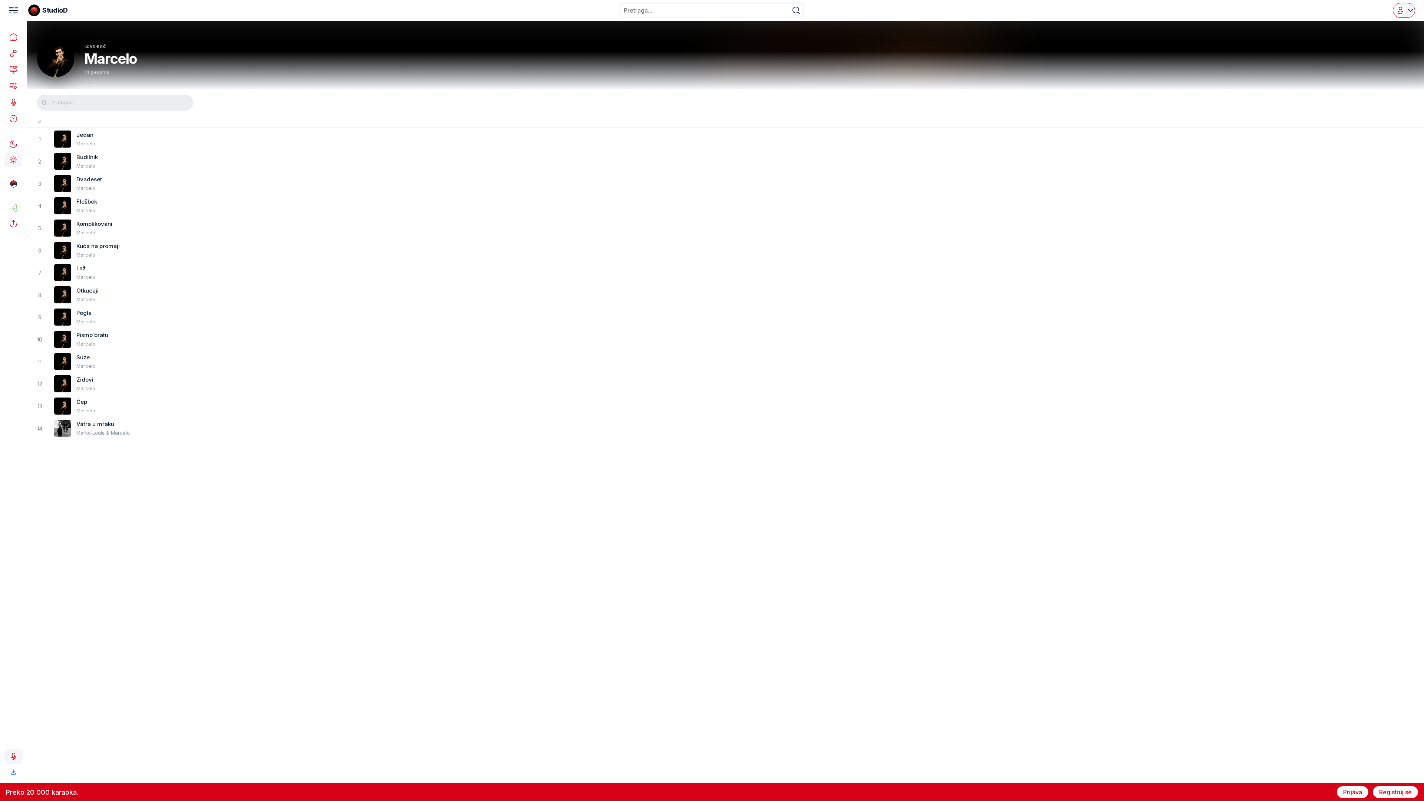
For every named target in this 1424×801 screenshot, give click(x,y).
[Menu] (13, 10)
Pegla (84, 312)
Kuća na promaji (98, 246)
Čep (81, 401)
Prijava (1352, 792)
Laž (81, 268)
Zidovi (84, 379)
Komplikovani (94, 223)
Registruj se (1395, 792)
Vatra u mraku (95, 424)
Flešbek (86, 201)
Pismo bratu (92, 335)
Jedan (84, 134)
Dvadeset (89, 179)
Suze (83, 357)
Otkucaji (87, 290)
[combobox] (711, 10)
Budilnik (87, 157)
